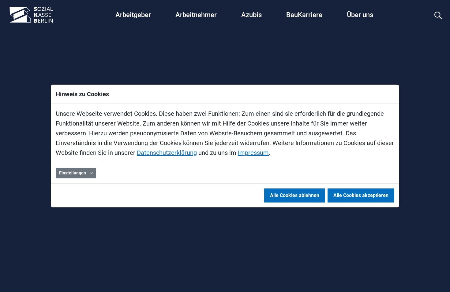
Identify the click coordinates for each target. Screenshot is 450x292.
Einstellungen (72, 172)
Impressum (253, 152)
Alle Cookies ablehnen (294, 195)
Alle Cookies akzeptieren (360, 195)
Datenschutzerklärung (167, 152)
